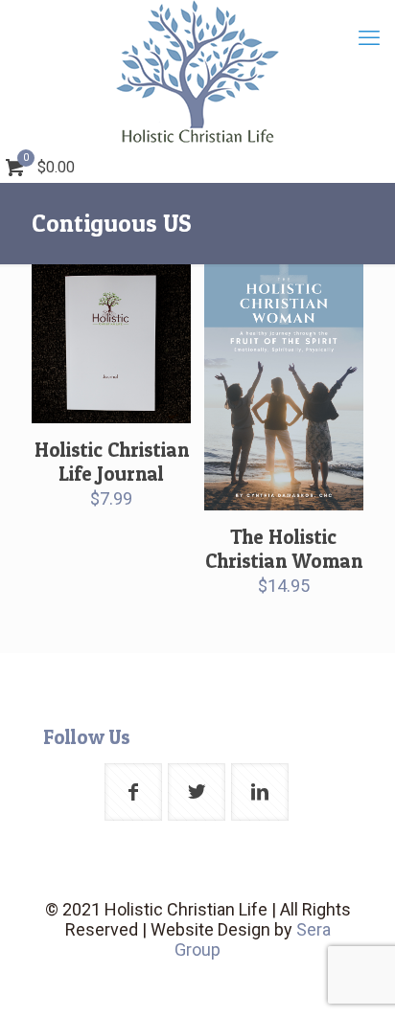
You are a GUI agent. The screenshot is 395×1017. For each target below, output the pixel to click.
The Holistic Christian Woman (283, 549)
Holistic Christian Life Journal (112, 462)
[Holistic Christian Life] (197, 72)
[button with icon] (133, 792)
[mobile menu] (369, 38)
